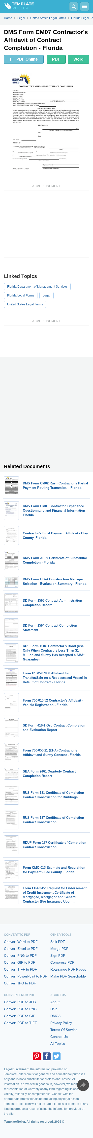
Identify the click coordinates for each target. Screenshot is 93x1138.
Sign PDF (57, 955)
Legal (46, 295)
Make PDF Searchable (68, 976)
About (55, 1002)
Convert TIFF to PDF (20, 969)
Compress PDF (62, 962)
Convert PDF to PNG (20, 1009)
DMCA (55, 1016)
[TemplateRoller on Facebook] (47, 1056)
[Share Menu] (83, 1085)
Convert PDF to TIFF (20, 1023)
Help (54, 1009)
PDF (56, 59)
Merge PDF (59, 949)
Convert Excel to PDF (21, 949)
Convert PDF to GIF (19, 1016)
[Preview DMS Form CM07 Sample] (46, 122)
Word (78, 59)
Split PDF (57, 942)
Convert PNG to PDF (20, 955)
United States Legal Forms (25, 304)
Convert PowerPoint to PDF (25, 976)
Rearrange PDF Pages (68, 969)
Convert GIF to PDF (19, 962)
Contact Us (59, 1037)
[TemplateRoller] (17, 6)
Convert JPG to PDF (20, 983)
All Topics (57, 1044)
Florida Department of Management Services (37, 286)
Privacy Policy (61, 1023)
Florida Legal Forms (20, 295)
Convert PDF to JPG (20, 1002)
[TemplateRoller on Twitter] (57, 1056)
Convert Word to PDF (21, 942)
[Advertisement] (46, 224)
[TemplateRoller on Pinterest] (37, 1056)
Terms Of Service (63, 1030)
